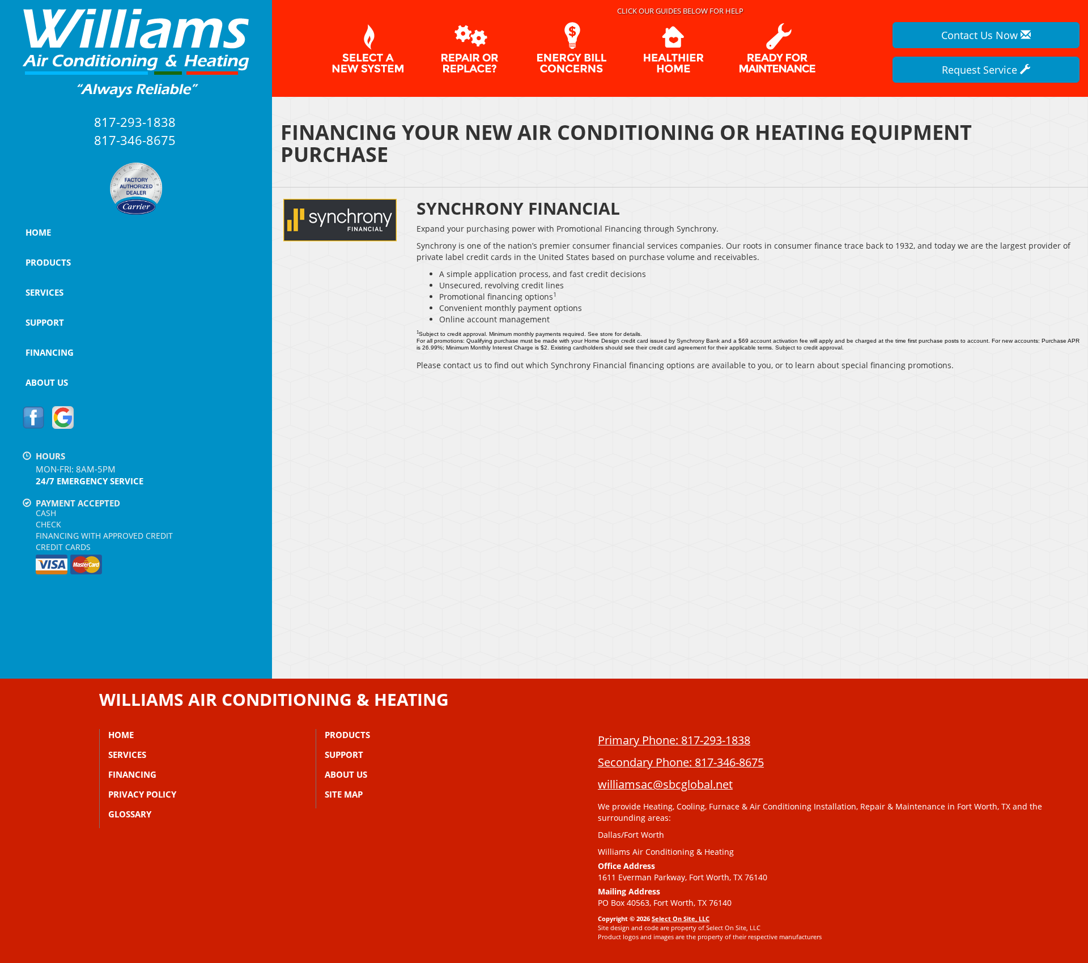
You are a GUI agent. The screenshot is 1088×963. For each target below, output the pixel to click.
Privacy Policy (142, 794)
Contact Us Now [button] (981, 35)
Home (38, 232)
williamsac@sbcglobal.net (665, 784)
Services (44, 292)
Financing (50, 352)
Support (45, 322)
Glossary (129, 814)
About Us (47, 382)
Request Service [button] (981, 69)
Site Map (344, 794)
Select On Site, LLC (680, 918)
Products (48, 262)
